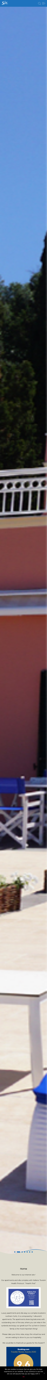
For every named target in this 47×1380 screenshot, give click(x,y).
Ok (24, 1377)
